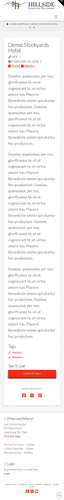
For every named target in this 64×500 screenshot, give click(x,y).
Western (17, 357)
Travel (29, 66)
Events (23, 484)
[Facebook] (27, 491)
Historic (17, 352)
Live (32, 487)
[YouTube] (36, 491)
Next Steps (35, 484)
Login (7, 473)
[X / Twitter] (32, 491)
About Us (11, 484)
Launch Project (32, 373)
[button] (56, 17)
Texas (15, 66)
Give (56, 484)
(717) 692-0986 (12, 436)
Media (47, 484)
